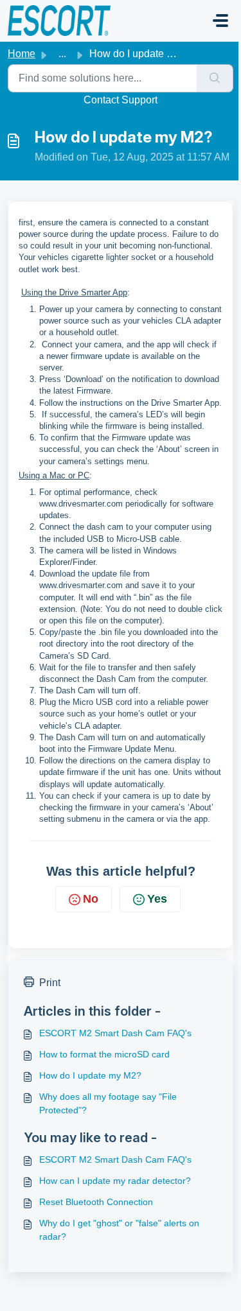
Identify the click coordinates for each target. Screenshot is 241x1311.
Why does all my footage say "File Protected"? (108, 1103)
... (62, 53)
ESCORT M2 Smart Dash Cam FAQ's (115, 1033)
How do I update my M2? (90, 1075)
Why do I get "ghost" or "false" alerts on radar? (119, 1230)
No (90, 898)
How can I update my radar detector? (115, 1181)
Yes (157, 898)
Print (49, 982)
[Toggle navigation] (220, 20)
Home (21, 53)
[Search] (215, 78)
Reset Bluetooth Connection (96, 1202)
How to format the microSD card (104, 1054)
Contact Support (120, 99)
